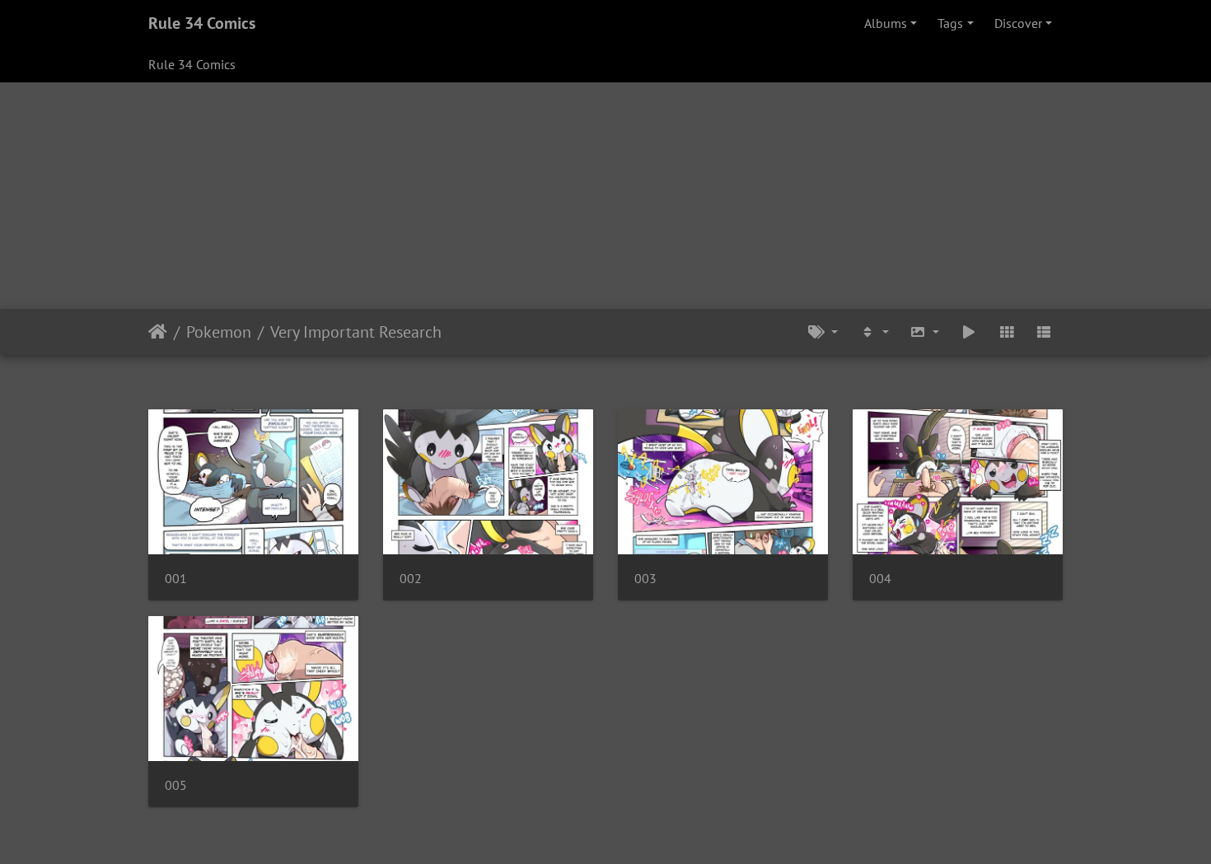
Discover (1018, 23)
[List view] (1044, 331)
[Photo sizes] (925, 331)
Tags (950, 23)
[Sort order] (874, 331)
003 (645, 578)
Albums (885, 23)
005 (176, 785)
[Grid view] (1007, 331)
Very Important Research (356, 332)
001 (176, 578)
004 (880, 578)
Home (157, 332)
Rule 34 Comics (201, 23)
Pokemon (218, 332)
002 (411, 578)
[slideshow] (969, 331)
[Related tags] (823, 331)
